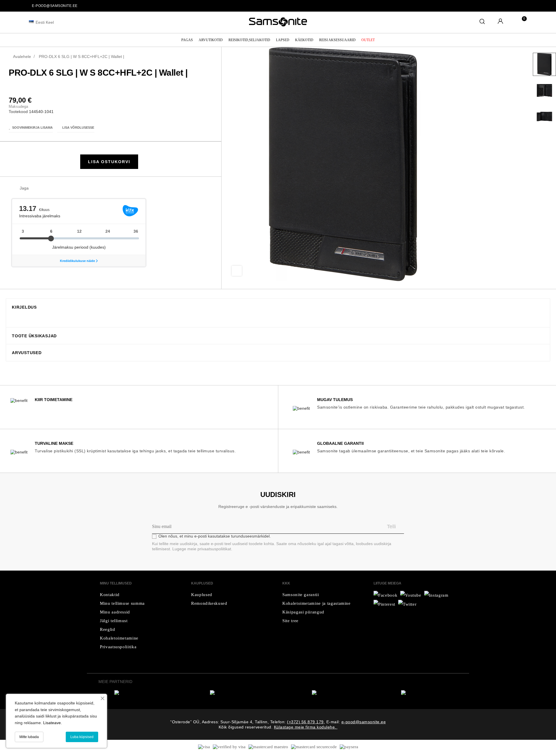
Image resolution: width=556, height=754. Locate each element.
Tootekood (18, 111)
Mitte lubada (29, 737)
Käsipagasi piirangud (303, 612)
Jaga (36, 188)
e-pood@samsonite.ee (55, 6)
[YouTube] (436, 595)
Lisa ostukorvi (109, 161)
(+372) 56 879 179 (305, 722)
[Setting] (500, 21)
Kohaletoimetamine (119, 638)
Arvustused (27, 353)
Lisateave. (52, 722)
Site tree (290, 620)
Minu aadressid (115, 612)
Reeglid (107, 629)
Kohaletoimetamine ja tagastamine (316, 603)
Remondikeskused (209, 603)
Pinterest (54, 188)
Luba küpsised (82, 737)
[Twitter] (410, 595)
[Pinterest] (384, 604)
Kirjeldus (24, 307)
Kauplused (201, 594)
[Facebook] (385, 595)
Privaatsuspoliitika (118, 646)
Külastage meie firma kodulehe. (306, 727)
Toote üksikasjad (34, 336)
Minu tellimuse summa (122, 603)
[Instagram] (407, 604)
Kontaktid (110, 594)
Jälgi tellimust (114, 620)
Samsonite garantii (300, 594)
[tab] (278, 307)
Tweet (45, 188)
